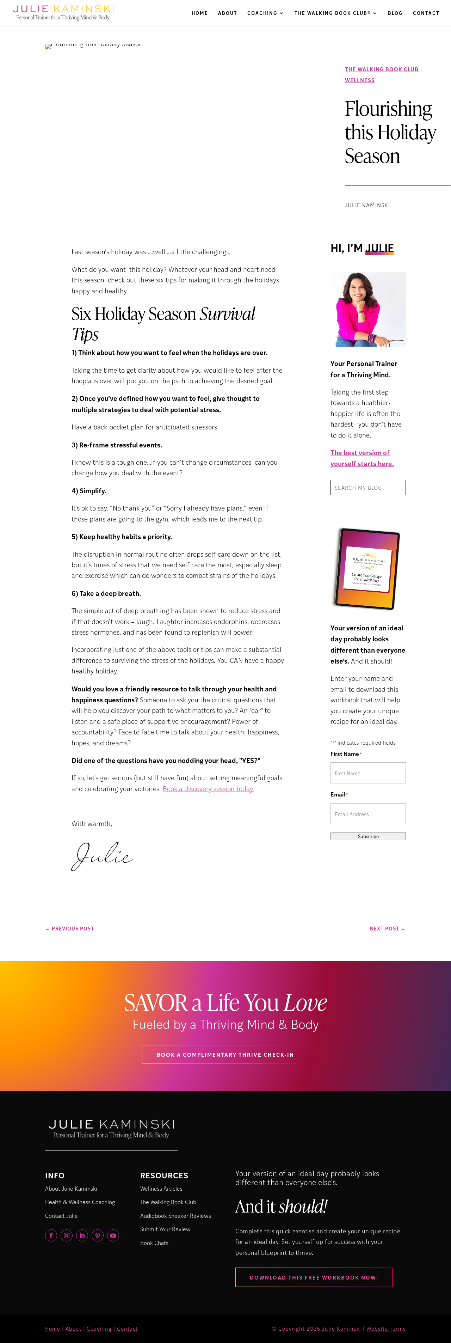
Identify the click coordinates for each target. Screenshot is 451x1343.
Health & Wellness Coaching (80, 1201)
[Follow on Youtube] (113, 1235)
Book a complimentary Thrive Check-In (225, 1054)
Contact (426, 13)
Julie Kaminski (341, 1328)
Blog (395, 13)
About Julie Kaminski (71, 1188)
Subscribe (368, 836)
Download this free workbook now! (314, 1277)
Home (200, 13)
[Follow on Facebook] (51, 1235)
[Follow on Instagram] (67, 1235)
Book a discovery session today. (208, 788)
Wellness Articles (161, 1188)
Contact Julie (61, 1215)
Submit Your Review (165, 1229)
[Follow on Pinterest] (98, 1235)
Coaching (262, 13)
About (227, 13)
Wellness (360, 80)
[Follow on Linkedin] (82, 1235)
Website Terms (386, 1328)
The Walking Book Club (382, 69)
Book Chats (154, 1242)
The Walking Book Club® (333, 13)
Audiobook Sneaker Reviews (175, 1215)
